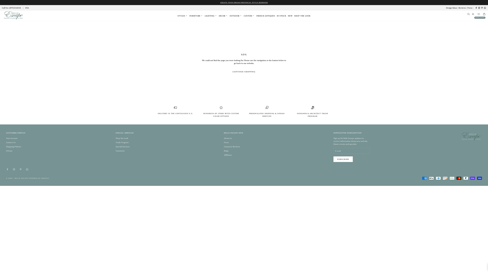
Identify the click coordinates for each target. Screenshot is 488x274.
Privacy (9, 150)
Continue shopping (244, 71)
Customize (120, 150)
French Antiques (265, 16)
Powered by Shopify (39, 178)
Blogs (226, 150)
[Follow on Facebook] (476, 8)
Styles (181, 15)
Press (469, 7)
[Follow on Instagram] (479, 8)
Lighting (210, 15)
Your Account (11, 138)
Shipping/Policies (13, 146)
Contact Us (11, 142)
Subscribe (343, 159)
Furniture (194, 15)
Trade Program (122, 142)
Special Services (123, 146)
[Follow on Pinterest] (482, 8)
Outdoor (234, 15)
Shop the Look (302, 16)
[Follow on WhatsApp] (485, 8)
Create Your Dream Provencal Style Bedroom (244, 2)
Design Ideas (451, 7)
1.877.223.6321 (15, 7)
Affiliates (480, 18)
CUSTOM (248, 15)
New (290, 16)
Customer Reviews (232, 146)
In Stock (281, 16)
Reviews (462, 7)
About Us (228, 138)
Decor (222, 15)
